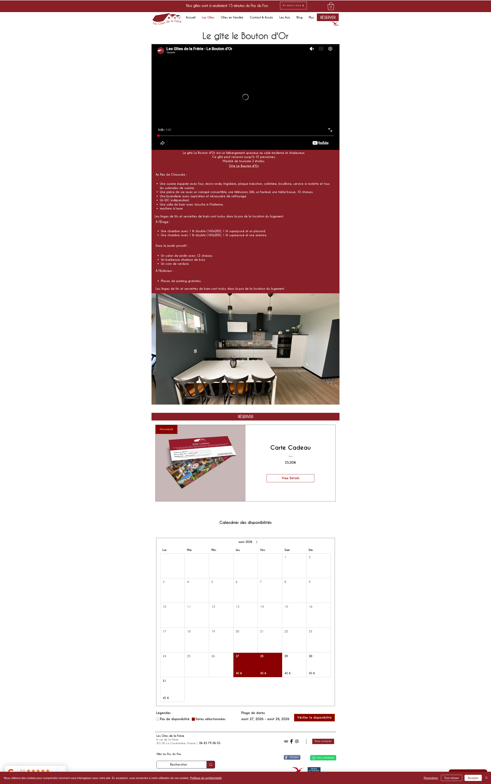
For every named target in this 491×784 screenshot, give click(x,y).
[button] (245, 349)
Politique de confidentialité (206, 778)
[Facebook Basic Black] (291, 741)
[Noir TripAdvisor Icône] (286, 741)
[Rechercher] (211, 764)
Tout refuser (451, 778)
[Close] (486, 778)
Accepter (473, 778)
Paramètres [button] (431, 778)
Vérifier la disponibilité (314, 718)
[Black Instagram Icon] (297, 741)
